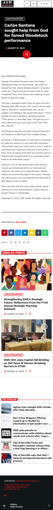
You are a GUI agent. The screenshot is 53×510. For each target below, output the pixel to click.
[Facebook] (5, 496)
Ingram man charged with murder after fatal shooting (32, 408)
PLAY (44, 4)
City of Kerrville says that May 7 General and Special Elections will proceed (32, 458)
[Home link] (7, 4)
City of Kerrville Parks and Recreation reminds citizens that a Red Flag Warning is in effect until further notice (31, 447)
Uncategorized (14, 19)
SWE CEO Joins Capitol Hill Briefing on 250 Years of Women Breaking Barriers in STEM (26, 363)
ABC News (20, 222)
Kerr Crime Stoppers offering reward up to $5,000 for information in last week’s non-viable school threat (30, 422)
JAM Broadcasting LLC (28, 481)
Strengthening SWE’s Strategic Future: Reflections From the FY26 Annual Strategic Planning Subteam (26, 304)
